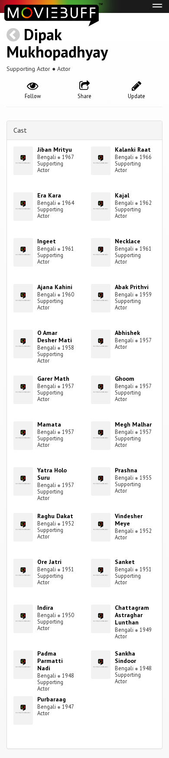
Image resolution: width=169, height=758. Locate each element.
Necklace (127, 241)
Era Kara (49, 195)
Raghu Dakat (55, 516)
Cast (20, 130)
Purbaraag (51, 699)
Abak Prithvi (132, 287)
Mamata (49, 424)
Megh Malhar (133, 424)
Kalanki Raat (133, 149)
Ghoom (124, 378)
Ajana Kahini (54, 287)
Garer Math (53, 378)
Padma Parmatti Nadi (50, 661)
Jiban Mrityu (54, 149)
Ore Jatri (49, 562)
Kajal (122, 195)
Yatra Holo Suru (52, 473)
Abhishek (127, 333)
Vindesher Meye (129, 519)
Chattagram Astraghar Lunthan (132, 615)
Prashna (126, 470)
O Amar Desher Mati (54, 336)
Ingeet (46, 241)
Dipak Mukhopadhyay (57, 43)
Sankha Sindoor (125, 657)
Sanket (125, 562)
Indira (45, 607)
